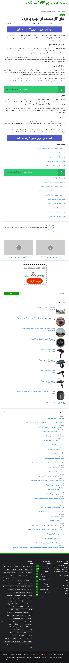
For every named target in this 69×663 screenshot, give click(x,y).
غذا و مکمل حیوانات (27, 601)
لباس (30, 609)
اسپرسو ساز (29, 572)
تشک (22, 578)
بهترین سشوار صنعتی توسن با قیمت (46, 360)
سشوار (22, 592)
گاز (61, 36)
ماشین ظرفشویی (27, 624)
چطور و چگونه (46, 584)
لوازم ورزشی (29, 618)
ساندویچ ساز (9, 589)
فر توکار (17, 601)
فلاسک (30, 607)
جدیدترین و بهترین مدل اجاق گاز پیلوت (54, 182)
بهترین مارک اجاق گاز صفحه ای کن (55, 161)
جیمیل (14, 584)
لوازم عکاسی (20, 615)
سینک (30, 595)
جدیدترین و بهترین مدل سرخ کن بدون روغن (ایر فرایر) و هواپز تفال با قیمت (36, 391)
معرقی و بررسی (46, 587)
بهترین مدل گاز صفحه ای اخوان (56, 153)
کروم (30, 641)
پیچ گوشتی (29, 635)
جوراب (21, 584)
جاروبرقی (6, 581)
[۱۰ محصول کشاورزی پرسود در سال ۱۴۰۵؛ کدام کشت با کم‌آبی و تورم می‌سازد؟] (60, 322)
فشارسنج (10, 604)
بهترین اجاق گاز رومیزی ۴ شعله (56, 204)
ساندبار (17, 589)
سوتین (9, 592)
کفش (24, 641)
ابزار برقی (29, 566)
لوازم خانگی (9, 612)
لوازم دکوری (29, 615)
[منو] (2, 4)
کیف (30, 644)
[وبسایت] (53, 232)
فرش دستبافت (28, 604)
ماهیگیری (18, 624)
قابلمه (30, 70)
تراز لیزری (29, 578)
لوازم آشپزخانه (28, 612)
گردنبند (19, 644)
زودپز (30, 589)
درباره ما (66, 588)
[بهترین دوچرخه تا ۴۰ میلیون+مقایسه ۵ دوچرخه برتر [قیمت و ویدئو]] (60, 332)
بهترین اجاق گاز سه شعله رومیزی (56, 199)
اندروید (7, 572)
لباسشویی (23, 609)
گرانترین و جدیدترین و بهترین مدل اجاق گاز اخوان (51, 191)
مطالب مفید (46, 569)
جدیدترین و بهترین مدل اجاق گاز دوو (55, 195)
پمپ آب (12, 632)
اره (7, 569)
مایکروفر (10, 624)
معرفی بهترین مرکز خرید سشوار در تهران (55, 402)
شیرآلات (17, 595)
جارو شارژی (29, 584)
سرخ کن (29, 592)
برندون (58, 11)
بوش (13, 575)
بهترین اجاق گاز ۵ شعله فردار (57, 216)
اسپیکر (21, 572)
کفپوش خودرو (16, 641)
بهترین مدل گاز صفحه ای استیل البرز (55, 166)
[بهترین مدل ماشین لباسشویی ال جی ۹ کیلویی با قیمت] (60, 343)
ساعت (24, 589)
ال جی (14, 572)
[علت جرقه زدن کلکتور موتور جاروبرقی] (60, 311)
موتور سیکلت (13, 627)
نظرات (20, 630)
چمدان (21, 638)
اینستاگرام (29, 575)
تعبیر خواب (6, 578)
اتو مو (14, 569)
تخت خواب (6, 575)
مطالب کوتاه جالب (45, 577)
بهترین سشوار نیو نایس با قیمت (47, 381)
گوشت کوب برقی (10, 644)
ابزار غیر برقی (28, 569)
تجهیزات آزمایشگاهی (44, 589)
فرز (11, 601)
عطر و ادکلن (29, 598)
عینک (12, 598)
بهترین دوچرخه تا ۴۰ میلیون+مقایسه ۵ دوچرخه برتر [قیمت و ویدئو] (38, 328)
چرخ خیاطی (29, 638)
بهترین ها (65, 585)
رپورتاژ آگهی (46, 592)
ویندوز (19, 632)
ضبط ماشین (9, 595)
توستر (14, 581)
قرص (8, 607)
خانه (63, 11)
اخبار (67, 583)
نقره (13, 630)
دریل (30, 586)
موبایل (22, 627)
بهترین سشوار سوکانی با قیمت (47, 370)
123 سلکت (41, 654)
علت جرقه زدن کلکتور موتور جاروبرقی (46, 307)
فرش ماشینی (18, 604)
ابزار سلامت (7, 566)
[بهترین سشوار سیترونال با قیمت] (60, 353)
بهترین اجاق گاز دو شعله (58, 208)
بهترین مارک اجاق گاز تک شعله (57, 212)
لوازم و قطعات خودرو (17, 618)
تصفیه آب (15, 578)
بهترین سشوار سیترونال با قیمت (47, 349)
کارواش (14, 638)
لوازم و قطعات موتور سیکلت (25, 621)
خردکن (7, 584)
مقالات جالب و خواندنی (43, 574)
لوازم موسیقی (10, 615)
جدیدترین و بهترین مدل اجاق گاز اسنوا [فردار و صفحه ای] (50, 148)
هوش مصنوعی (28, 632)
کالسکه (7, 638)
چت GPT (13, 635)
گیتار (30, 647)
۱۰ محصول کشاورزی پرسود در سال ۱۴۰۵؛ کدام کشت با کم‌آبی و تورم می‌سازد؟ (36, 318)
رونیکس (5, 586)
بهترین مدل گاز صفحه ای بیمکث (56, 157)
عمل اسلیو (20, 598)
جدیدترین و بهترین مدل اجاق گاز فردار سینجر (53, 186)
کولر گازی (7, 641)
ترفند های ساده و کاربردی (43, 579)
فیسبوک (22, 607)
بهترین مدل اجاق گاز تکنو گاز (57, 178)
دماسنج (23, 586)
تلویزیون (29, 581)
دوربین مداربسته (14, 586)
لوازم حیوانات (18, 612)
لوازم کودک (13, 621)
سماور (16, 592)
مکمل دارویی (28, 630)
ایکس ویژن (21, 575)
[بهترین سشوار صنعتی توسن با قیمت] (60, 364)
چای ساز (21, 635)
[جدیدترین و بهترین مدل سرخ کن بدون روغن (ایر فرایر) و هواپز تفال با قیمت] (60, 395)
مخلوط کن (29, 627)
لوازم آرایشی (14, 609)
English (66, 593)
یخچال (23, 647)
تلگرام (21, 581)
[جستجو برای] (67, 4)
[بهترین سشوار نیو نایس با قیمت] (60, 385)
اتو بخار (20, 569)
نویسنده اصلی (59, 23)
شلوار (24, 595)
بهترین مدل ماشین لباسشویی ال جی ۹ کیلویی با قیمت (41, 339)
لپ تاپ (4, 621)
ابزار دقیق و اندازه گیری (19, 566)
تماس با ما (65, 591)
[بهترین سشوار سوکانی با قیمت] (60, 374)
